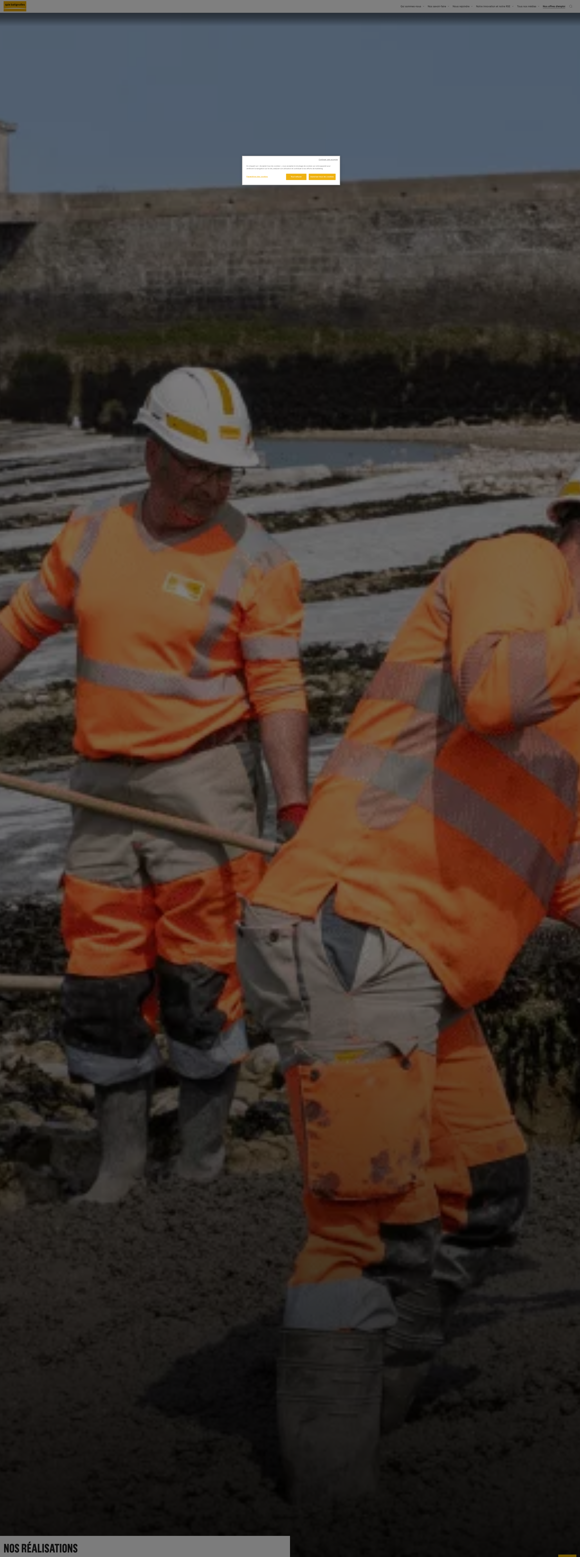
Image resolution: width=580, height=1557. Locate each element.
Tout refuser (296, 177)
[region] (291, 170)
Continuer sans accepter (328, 160)
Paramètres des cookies (257, 176)
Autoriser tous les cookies (322, 177)
